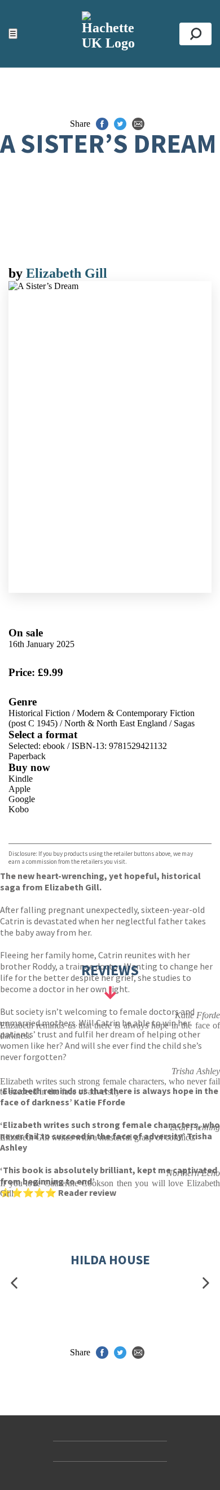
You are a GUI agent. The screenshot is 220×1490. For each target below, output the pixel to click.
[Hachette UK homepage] (110, 33)
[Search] (195, 34)
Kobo (18, 809)
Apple (19, 789)
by (17, 273)
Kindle (20, 778)
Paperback (27, 756)
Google (21, 799)
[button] (14, 1283)
